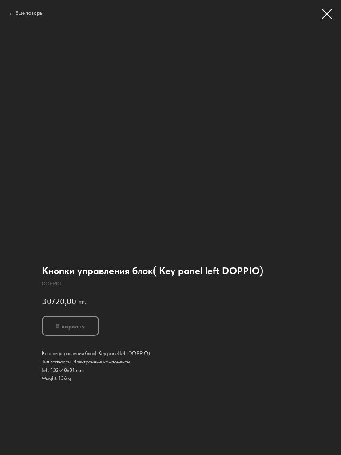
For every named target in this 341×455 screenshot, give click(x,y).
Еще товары (30, 13)
